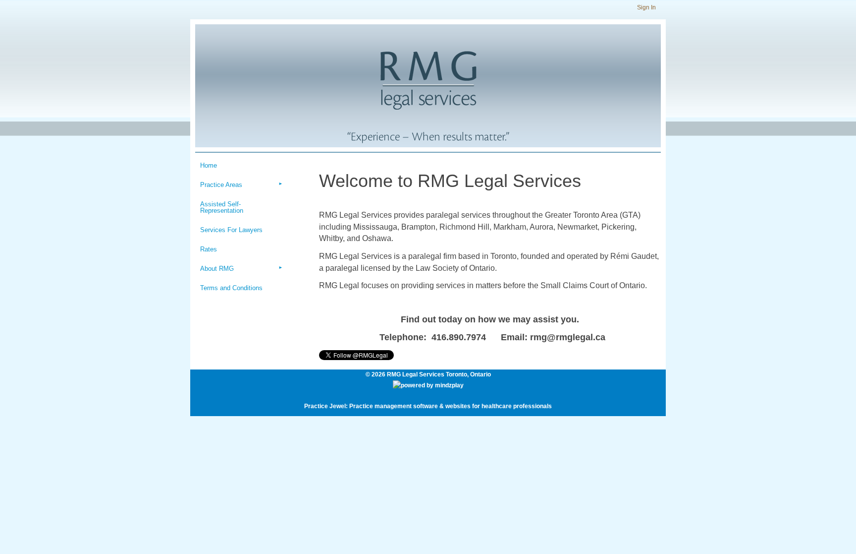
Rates (208, 249)
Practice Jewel (325, 406)
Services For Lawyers (231, 230)
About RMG (217, 268)
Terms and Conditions (231, 288)
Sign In (646, 7)
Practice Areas (221, 184)
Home (208, 165)
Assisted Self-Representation (221, 207)
